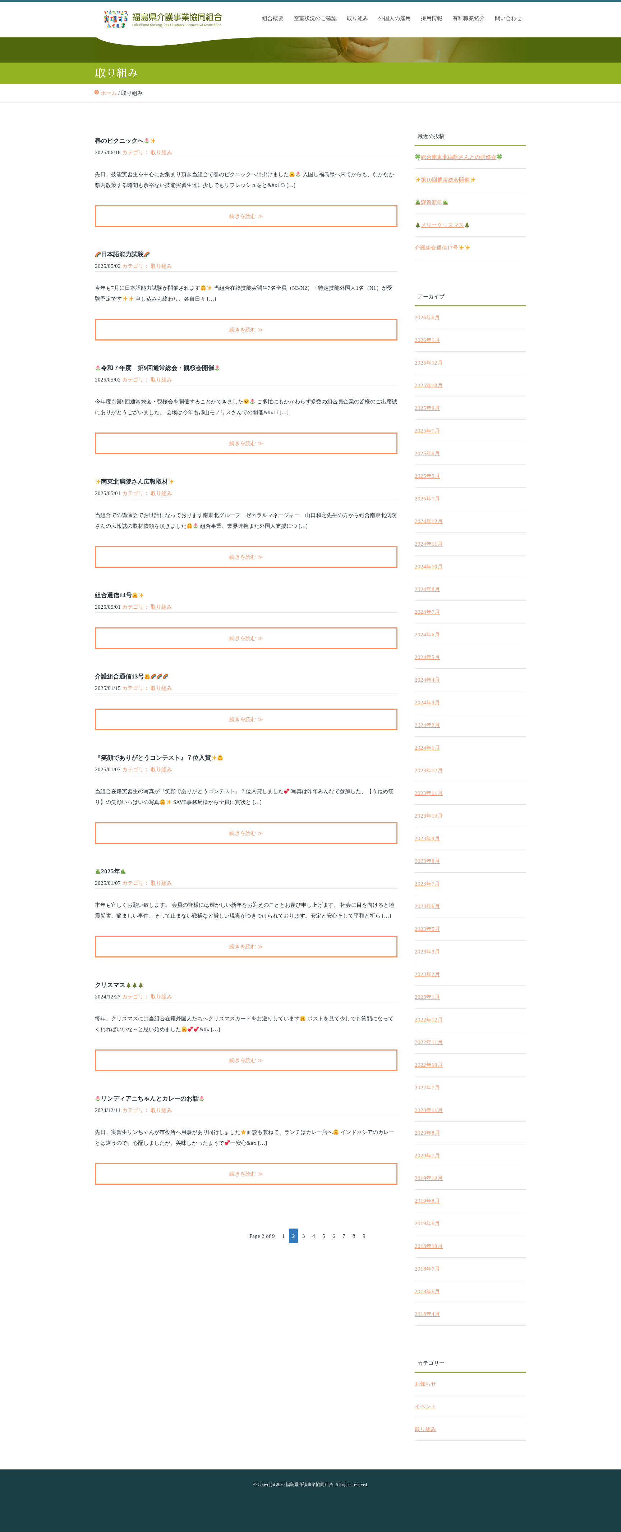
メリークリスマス (442, 225)
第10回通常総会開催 (445, 180)
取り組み (357, 18)
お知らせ (425, 1384)
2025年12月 (429, 363)
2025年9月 (427, 408)
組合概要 (273, 18)
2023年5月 (427, 929)
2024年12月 (429, 521)
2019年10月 (429, 1178)
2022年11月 (429, 1042)
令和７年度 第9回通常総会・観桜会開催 (157, 368)
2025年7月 (427, 431)
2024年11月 (429, 544)
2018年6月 (427, 1291)
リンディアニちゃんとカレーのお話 (150, 1098)
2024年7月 (427, 612)
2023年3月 (427, 952)
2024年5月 (427, 657)
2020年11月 (429, 1110)
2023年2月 (427, 974)
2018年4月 (427, 1314)
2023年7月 (427, 884)
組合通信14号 (113, 595)
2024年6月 (427, 634)
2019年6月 (427, 1223)
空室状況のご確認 (315, 18)
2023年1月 (427, 997)
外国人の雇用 (394, 18)
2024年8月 (427, 589)
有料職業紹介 (468, 18)
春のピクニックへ (119, 140)
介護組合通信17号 (436, 248)
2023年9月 (427, 838)
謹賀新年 (431, 202)
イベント (425, 1406)
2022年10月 (429, 1065)
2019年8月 (427, 1201)
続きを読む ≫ (246, 216)
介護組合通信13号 (119, 676)
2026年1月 (427, 340)
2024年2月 (427, 725)
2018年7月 (427, 1269)
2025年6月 (427, 453)
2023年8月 (427, 861)
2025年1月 (427, 499)
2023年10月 (429, 816)
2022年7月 (427, 1087)
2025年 (110, 871)
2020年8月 (427, 1133)
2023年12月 (429, 770)
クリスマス (110, 985)
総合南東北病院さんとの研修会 (458, 157)
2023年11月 (429, 793)
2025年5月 (427, 476)
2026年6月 (427, 317)
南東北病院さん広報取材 (134, 481)
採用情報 (431, 18)
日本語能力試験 (122, 254)
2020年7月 (427, 1155)
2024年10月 (429, 567)
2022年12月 (429, 1020)
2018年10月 (429, 1246)
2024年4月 (427, 680)
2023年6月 (427, 906)
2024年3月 (427, 702)
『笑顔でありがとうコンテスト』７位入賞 (153, 757)
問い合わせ (508, 18)
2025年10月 (429, 385)
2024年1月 (427, 748)
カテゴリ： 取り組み (147, 152)
